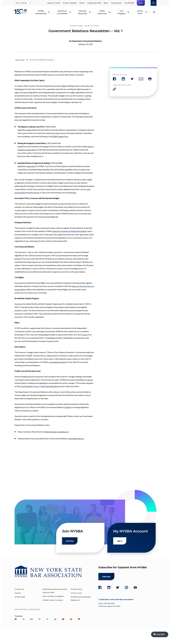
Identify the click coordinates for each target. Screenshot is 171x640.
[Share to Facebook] (114, 78)
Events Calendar (70, 3)
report (84, 335)
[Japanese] (47, 619)
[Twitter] (117, 587)
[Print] (149, 78)
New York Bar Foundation (53, 596)
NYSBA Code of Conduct (52, 600)
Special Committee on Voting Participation (70, 231)
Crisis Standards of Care (29, 386)
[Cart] (154, 12)
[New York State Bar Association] (21, 13)
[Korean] (23, 619)
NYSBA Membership (40, 12)
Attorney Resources (82, 12)
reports (90, 380)
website (67, 407)
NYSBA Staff (20, 597)
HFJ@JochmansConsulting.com (56, 432)
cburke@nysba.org (76, 438)
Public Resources (102, 12)
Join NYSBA (129, 3)
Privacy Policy (76, 589)
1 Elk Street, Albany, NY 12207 (109, 606)
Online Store (140, 12)
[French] (31, 619)
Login (141, 3)
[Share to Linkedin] (123, 78)
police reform (34, 192)
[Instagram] (126, 587)
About (82, 3)
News (106, 3)
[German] (79, 619)
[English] (16, 619)
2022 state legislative (49, 386)
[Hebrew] (39, 619)
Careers (18, 593)
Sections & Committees (62, 12)
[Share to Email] (140, 78)
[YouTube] (135, 587)
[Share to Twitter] (132, 78)
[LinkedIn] (108, 587)
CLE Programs (121, 12)
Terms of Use (76, 593)
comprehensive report (58, 362)
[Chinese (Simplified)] (63, 619)
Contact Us (19, 589)
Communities (116, 3)
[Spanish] (71, 619)
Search (153, 3)
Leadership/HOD (94, 3)
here (74, 192)
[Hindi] (55, 619)
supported (31, 130)
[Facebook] (99, 587)
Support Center (54, 3)
